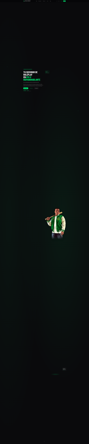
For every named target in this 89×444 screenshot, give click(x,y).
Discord (26, 88)
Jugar (36, 88)
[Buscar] (56, 1)
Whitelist (31, 88)
